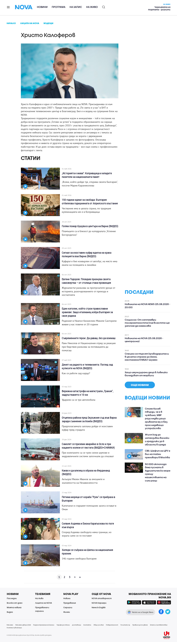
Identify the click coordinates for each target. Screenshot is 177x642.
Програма (58, 7)
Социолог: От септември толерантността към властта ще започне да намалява (147, 322)
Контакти (87, 625)
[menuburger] (8, 7)
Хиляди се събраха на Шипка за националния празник (87, 551)
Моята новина (14, 607)
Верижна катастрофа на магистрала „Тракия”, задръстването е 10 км (87, 393)
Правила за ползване (140, 625)
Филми (66, 612)
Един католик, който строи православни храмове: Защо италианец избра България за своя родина (87, 312)
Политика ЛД (125, 625)
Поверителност (112, 625)
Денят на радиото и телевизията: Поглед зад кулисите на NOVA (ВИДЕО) (87, 366)
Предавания (69, 603)
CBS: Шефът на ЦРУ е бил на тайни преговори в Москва (157, 454)
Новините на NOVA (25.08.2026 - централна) (144, 340)
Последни (12, 598)
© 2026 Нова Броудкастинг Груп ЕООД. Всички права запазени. (29, 635)
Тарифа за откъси (63, 625)
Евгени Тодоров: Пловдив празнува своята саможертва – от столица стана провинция (86, 281)
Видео (10, 612)
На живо (92, 7)
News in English (99, 607)
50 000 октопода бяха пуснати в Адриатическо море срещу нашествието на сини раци (157, 472)
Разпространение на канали (43, 625)
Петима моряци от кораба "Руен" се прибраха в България (88, 498)
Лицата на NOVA (43, 603)
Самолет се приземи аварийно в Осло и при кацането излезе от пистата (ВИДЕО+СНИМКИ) (88, 445)
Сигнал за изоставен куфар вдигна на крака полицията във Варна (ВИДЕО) (86, 254)
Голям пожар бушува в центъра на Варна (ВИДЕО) (90, 226)
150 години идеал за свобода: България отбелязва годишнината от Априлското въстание (90, 201)
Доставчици (76, 625)
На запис (76, 7)
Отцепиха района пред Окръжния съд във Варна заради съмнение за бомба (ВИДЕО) (89, 419)
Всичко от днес (15, 603)
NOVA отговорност (102, 598)
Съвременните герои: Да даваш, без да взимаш (88, 338)
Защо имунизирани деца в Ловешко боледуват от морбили (146, 374)
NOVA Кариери (99, 603)
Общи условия (98, 625)
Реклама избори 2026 (23, 625)
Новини (42, 7)
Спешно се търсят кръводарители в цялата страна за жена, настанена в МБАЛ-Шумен (147, 356)
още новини (140, 384)
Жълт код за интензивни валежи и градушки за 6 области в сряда (157, 439)
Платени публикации (14, 627)
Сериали (67, 607)
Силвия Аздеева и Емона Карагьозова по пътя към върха (88, 525)
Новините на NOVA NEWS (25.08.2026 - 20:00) (147, 305)
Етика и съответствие (158, 625)
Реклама (10, 625)
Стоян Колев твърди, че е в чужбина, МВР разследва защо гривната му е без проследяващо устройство (156, 418)
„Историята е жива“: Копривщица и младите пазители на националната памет (87, 175)
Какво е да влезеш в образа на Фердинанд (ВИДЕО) (86, 472)
